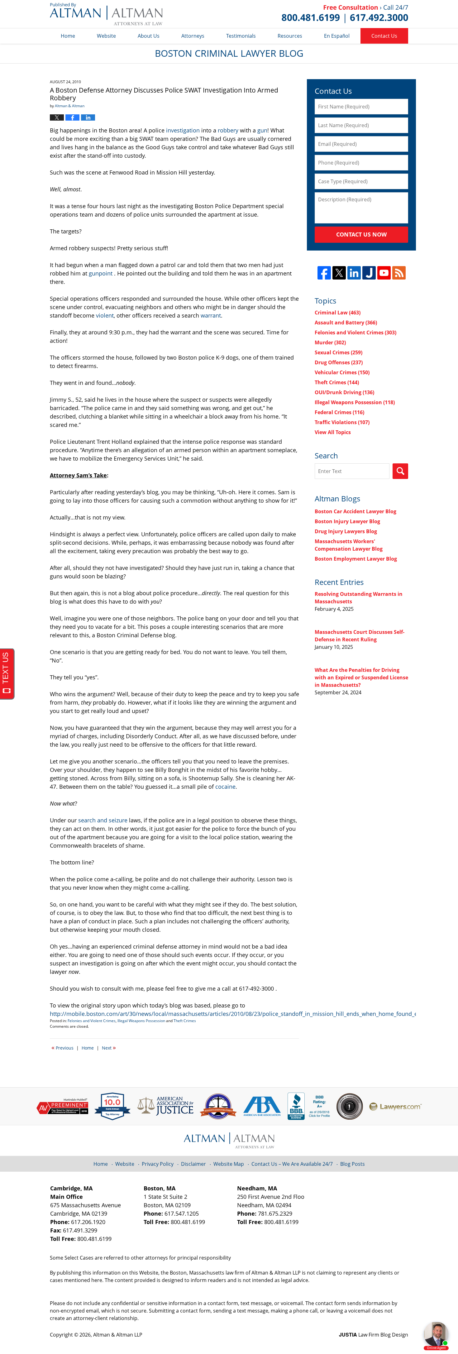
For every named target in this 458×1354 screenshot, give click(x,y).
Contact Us (384, 35)
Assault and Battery (346, 322)
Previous (62, 1047)
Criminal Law (337, 312)
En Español (337, 35)
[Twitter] (339, 273)
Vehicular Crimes (342, 372)
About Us (149, 35)
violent (105, 315)
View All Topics (333, 432)
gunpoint (100, 273)
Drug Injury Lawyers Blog (346, 531)
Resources (290, 35)
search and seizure (103, 820)
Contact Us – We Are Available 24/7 (292, 1163)
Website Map (228, 1163)
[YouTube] (384, 273)
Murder (330, 342)
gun (262, 130)
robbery (228, 130)
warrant (211, 315)
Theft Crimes (185, 1020)
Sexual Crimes (338, 352)
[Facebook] (324, 273)
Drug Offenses (339, 362)
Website (106, 35)
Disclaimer (193, 1163)
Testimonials (241, 35)
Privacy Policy (158, 1163)
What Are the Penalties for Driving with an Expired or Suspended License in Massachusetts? (361, 677)
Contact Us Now (361, 234)
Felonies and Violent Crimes (92, 1020)
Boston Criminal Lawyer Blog (106, 14)
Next (109, 1047)
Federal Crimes (339, 412)
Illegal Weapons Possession (141, 1020)
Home (68, 35)
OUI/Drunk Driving (344, 392)
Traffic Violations (342, 422)
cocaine (225, 786)
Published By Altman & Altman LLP (345, 14)
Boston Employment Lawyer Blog (356, 558)
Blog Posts (352, 1163)
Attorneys (192, 35)
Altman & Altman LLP (117, 1334)
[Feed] (399, 273)
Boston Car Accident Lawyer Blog (355, 511)
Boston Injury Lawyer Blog (347, 521)
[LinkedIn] (354, 273)
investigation (183, 130)
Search (400, 471)
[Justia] (369, 273)
